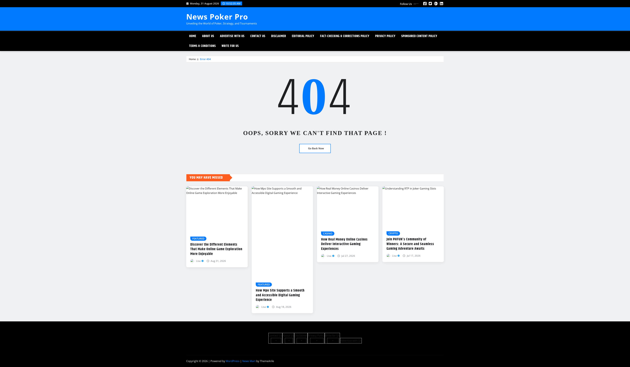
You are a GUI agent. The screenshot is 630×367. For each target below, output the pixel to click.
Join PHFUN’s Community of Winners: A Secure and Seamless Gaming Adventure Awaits (410, 244)
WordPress (233, 361)
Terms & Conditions (202, 46)
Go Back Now (316, 148)
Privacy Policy (385, 36)
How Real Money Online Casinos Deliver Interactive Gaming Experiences (344, 244)
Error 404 (205, 59)
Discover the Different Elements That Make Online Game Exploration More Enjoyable (216, 249)
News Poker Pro (217, 16)
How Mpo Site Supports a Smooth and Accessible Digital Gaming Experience (280, 295)
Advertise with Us (232, 36)
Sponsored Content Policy (419, 36)
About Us (208, 36)
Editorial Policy (303, 36)
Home (192, 36)
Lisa (198, 260)
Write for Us (230, 46)
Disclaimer (278, 36)
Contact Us (257, 36)
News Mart (249, 361)
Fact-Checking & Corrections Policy (344, 36)
